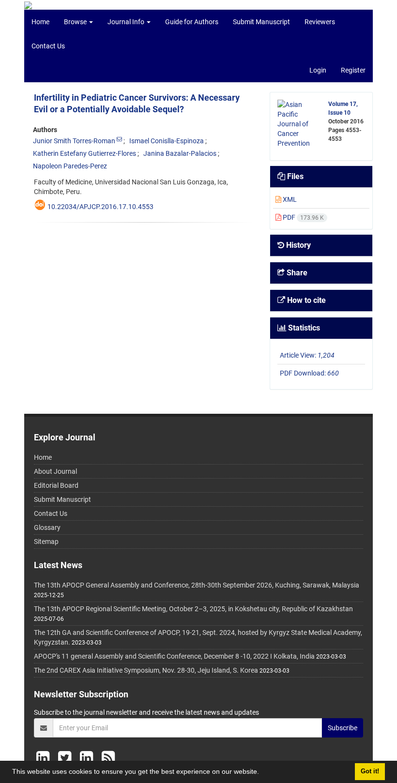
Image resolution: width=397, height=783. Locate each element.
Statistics (303, 327)
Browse (76, 22)
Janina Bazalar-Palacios (179, 153)
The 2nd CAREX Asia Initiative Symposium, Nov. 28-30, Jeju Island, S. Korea (146, 670)
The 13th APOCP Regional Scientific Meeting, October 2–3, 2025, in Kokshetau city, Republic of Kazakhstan (193, 609)
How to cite (305, 300)
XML (289, 199)
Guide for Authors (191, 22)
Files (294, 176)
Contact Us (48, 46)
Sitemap (46, 541)
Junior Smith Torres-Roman (74, 141)
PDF (302, 217)
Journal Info (126, 22)
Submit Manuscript (261, 22)
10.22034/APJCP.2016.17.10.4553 (100, 207)
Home (40, 22)
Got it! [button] (370, 771)
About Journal (55, 471)
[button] (262, 772)
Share (296, 272)
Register (353, 70)
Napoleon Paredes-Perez (70, 166)
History (297, 245)
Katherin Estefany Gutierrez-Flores (84, 153)
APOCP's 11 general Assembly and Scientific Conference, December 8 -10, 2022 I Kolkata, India (174, 656)
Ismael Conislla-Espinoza (166, 141)
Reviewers (320, 22)
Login (317, 70)
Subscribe (342, 728)
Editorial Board (56, 485)
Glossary (47, 527)
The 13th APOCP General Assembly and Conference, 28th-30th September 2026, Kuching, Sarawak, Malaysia (196, 585)
